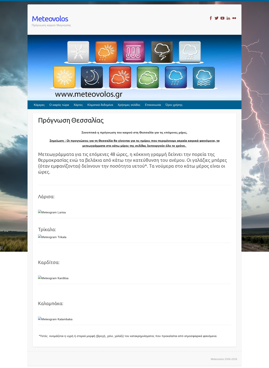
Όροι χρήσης (174, 104)
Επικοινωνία (153, 104)
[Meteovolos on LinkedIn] (228, 18)
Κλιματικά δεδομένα (100, 104)
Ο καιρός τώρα (59, 104)
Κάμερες (39, 104)
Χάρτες (78, 104)
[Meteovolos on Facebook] (211, 18)
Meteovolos (50, 18)
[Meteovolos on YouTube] (222, 18)
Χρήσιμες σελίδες (129, 104)
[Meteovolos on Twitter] (216, 18)
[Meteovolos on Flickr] (234, 18)
